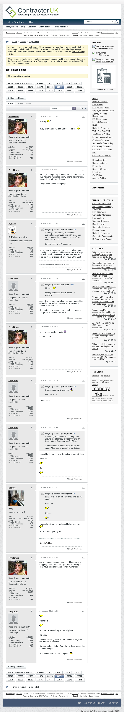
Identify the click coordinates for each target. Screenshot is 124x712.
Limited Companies (100, 122)
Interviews (96, 172)
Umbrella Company (100, 128)
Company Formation (101, 221)
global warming (104, 380)
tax (93, 398)
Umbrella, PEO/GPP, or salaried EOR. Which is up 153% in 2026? (104, 357)
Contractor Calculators (102, 149)
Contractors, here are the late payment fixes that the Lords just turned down (104, 265)
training (109, 398)
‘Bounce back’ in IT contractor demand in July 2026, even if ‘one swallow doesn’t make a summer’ (103, 313)
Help (31, 22)
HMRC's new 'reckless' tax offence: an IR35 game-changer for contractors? (104, 288)
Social (75, 35)
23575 (59, 91)
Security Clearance (100, 169)
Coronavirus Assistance (55, 33)
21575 (57, 83)
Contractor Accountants (102, 236)
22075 (67, 83)
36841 (69, 91)
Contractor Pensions (101, 227)
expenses (95, 380)
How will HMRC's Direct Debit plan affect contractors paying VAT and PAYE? (102, 277)
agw (102, 375)
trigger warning (97, 400)
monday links (101, 391)
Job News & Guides (101, 134)
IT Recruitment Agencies (103, 239)
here (35, 61)
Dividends (96, 125)
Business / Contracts (38, 33)
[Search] (116, 22)
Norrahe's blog (45, 543)
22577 (79, 87)
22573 (40, 87)
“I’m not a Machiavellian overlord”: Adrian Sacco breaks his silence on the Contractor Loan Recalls (103, 300)
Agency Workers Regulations (99, 115)
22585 (20, 91)
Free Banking (98, 218)
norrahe (12, 488)
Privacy (101, 703)
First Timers (97, 105)
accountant (95, 375)
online (112, 395)
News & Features (100, 102)
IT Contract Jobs (99, 160)
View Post (75, 229)
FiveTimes (13, 116)
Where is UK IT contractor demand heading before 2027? (103, 335)
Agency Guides (99, 178)
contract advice (103, 378)
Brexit (26, 33)
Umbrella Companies (88, 33)
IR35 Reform (43, 35)
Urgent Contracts (99, 163)
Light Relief (83, 35)
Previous (40, 83)
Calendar (32, 27)
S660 (100, 108)
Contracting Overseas (101, 146)
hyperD (12, 223)
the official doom (101, 398)
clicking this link (52, 47)
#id (83, 117)
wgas (111, 400)
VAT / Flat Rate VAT (101, 131)
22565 (20, 87)
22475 (77, 83)
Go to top (113, 703)
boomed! (107, 375)
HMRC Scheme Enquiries (105, 33)
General (19, 33)
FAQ (23, 27)
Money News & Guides (102, 137)
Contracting (10, 33)
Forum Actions (60, 27)
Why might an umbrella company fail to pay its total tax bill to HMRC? (102, 254)
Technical (54, 35)
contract (95, 378)
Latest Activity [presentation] (24, 103)
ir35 (102, 382)
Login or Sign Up (14, 22)
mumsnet (106, 395)
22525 (10, 87)
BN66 (107, 108)
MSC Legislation (99, 119)
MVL (94, 152)
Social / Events (94, 35)
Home (95, 98)
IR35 (94, 108)
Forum (14, 41)
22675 (40, 91)
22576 (69, 87)
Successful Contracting (102, 143)
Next (80, 91)
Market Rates (98, 166)
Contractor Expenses (101, 155)
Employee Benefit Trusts (103, 111)
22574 (50, 87)
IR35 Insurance (99, 212)
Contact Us (89, 703)
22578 (10, 91)
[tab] (10, 103)
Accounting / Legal (72, 33)
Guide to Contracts (100, 140)
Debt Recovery (98, 224)
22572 (30, 87)
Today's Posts (12, 27)
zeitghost (13, 278)
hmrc (97, 382)
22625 (30, 91)
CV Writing (97, 175)
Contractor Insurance (101, 203)
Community (44, 27)
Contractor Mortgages (101, 215)
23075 (50, 91)
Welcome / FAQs (64, 35)
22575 (59, 87)
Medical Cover (98, 230)
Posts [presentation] (10, 103)
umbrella (105, 400)
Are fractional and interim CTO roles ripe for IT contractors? (103, 325)
